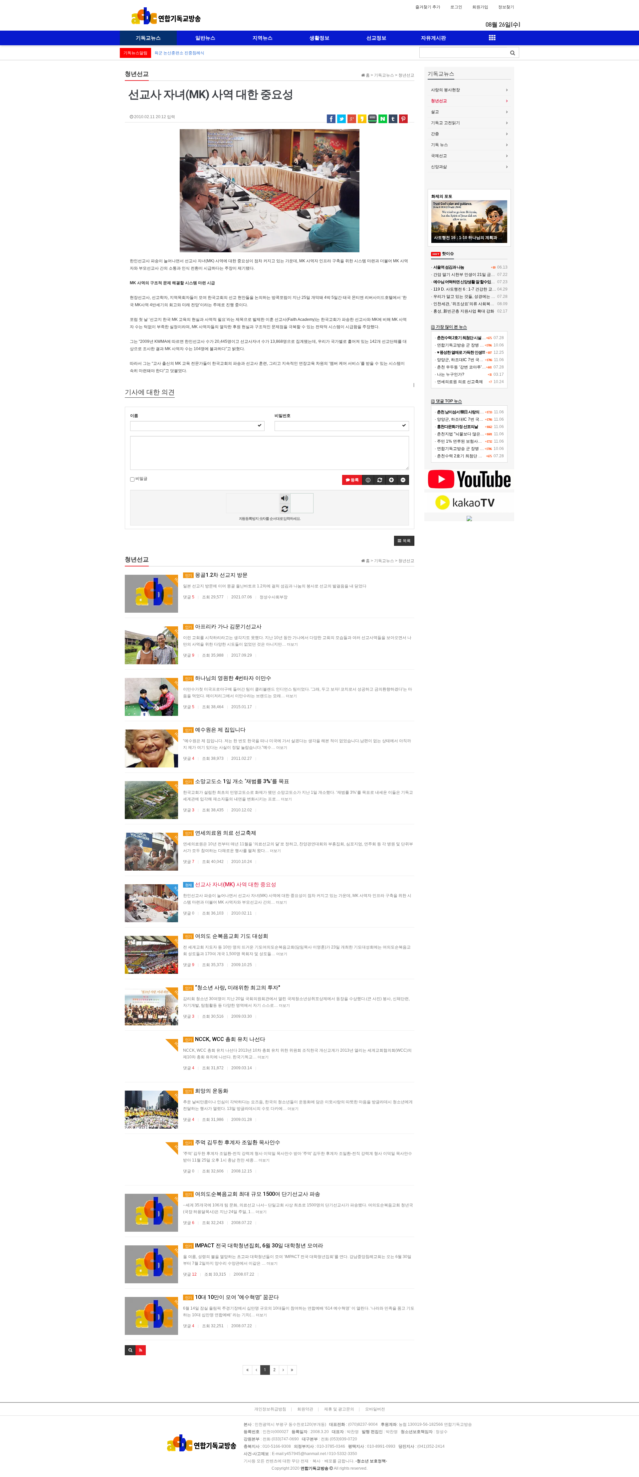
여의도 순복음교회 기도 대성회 (226, 936)
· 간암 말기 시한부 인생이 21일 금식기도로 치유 (473, 274)
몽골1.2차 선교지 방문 (216, 575)
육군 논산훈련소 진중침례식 (179, 53)
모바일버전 (375, 1409)
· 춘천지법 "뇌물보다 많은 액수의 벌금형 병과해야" (480, 434)
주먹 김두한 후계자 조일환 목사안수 (232, 1142)
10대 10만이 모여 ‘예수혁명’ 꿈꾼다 (232, 1297)
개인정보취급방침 (270, 1409)
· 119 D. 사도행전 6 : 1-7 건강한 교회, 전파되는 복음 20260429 (487, 289)
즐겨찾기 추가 (427, 7)
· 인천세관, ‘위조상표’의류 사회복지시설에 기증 (473, 304)
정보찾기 (506, 7)
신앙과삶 (439, 166)
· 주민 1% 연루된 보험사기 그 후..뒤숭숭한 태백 (477, 441)
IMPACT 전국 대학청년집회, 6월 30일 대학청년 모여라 (254, 1245)
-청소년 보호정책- (371, 1461)
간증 (435, 133)
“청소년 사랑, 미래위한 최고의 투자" (232, 987)
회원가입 (480, 7)
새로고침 (285, 509)
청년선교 (439, 101)
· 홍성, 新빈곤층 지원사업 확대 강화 (462, 311)
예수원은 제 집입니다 (215, 730)
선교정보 (376, 38)
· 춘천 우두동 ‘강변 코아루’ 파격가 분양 (469, 367)
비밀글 (140, 478)
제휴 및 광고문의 (339, 1409)
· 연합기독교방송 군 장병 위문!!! (463, 345)
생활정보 (319, 38)
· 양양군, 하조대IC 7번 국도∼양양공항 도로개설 (477, 359)
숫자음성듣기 (285, 499)
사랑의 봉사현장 (445, 90)
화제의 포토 (441, 196)
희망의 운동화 (206, 1091)
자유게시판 (433, 38)
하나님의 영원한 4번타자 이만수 (228, 678)
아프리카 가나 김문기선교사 (223, 626)
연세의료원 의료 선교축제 (220, 833)
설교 (435, 111)
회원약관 (305, 1409)
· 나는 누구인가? (449, 374)
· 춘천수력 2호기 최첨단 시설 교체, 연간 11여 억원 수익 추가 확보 (493, 456)
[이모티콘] (368, 480)
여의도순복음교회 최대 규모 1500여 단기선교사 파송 (252, 1194)
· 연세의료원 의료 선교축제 (459, 381)
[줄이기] (403, 480)
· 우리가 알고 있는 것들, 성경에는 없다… (467, 296)
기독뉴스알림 (135, 53)
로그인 (456, 7)
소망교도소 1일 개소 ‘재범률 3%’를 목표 (237, 781)
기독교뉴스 (148, 38)
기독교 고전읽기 (445, 122)
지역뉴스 (263, 38)
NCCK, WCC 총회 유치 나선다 (225, 1039)
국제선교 (439, 155)
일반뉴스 (205, 38)
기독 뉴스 (439, 144)
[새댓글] (380, 480)
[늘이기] (391, 480)
